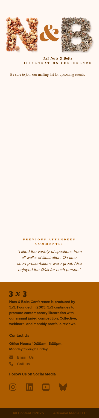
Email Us (25, 357)
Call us (23, 364)
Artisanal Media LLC (70, 413)
